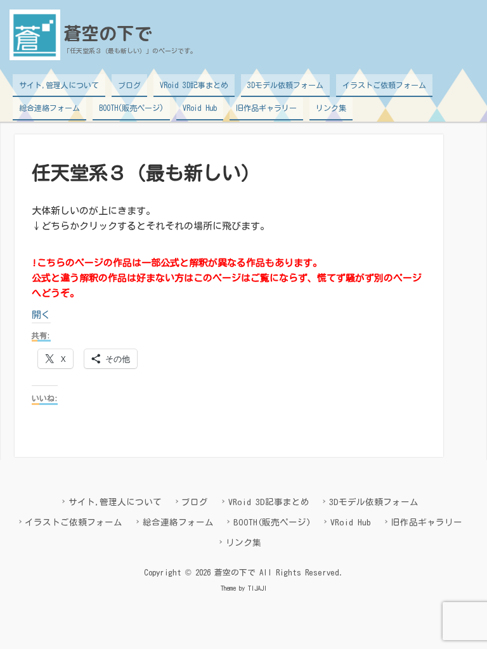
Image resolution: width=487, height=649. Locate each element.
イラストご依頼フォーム (384, 85)
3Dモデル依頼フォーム (285, 85)
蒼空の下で (107, 33)
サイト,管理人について (59, 85)
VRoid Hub (200, 108)
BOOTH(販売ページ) (131, 108)
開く (41, 314)
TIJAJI (257, 588)
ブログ (129, 85)
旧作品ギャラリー (266, 108)
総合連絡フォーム (49, 108)
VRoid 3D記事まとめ (194, 85)
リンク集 (331, 108)
